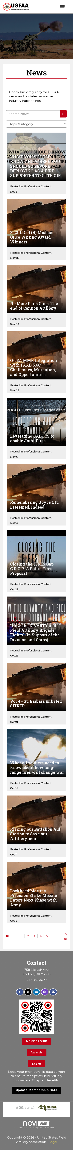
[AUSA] (47, 1107)
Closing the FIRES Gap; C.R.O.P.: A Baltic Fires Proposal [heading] (32, 569)
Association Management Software (36, 1127)
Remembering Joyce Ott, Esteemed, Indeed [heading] (34, 504)
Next (65, 938)
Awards (37, 1052)
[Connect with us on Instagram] (44, 991)
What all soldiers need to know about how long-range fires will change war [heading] (37, 767)
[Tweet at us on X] (28, 991)
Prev (7, 936)
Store (36, 1063)
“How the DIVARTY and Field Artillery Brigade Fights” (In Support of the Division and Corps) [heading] (35, 632)
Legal (52, 1142)
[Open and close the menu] (49, 7)
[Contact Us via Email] (53, 991)
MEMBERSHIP (36, 1041)
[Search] (63, 113)
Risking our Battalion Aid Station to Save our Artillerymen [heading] (35, 834)
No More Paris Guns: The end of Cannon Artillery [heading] (34, 306)
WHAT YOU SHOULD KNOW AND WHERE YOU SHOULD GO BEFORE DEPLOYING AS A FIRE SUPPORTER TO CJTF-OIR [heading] (35, 166)
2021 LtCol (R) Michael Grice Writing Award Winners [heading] (32, 237)
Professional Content (38, 186)
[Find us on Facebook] (20, 991)
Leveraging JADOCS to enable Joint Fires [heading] (32, 438)
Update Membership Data (36, 1090)
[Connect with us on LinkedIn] (36, 991)
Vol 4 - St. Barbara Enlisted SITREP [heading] (36, 703)
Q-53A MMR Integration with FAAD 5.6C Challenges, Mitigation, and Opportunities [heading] (33, 367)
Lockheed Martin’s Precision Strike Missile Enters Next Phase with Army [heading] (33, 897)
